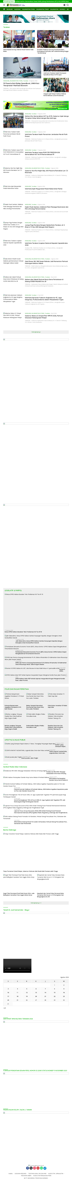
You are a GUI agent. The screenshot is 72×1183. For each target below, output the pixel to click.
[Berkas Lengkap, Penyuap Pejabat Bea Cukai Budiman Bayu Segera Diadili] (14, 718)
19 (26, 996)
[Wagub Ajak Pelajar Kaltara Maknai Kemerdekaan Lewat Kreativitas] (56, 85)
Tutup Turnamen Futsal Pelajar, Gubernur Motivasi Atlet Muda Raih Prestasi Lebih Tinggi (30, 871)
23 (64, 996)
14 (45, 992)
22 (54, 996)
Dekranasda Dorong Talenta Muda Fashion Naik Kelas (18, 50)
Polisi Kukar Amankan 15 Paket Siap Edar (57, 706)
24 (8, 1000)
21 (45, 996)
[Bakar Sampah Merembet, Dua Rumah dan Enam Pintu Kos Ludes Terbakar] (36, 698)
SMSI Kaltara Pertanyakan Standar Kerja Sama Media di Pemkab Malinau (58, 779)
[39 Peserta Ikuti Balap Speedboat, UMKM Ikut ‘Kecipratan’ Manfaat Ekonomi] (22, 67)
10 (8, 992)
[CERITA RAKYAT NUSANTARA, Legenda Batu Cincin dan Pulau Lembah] (27, 750)
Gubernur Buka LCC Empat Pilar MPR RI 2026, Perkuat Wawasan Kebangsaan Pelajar (44, 317)
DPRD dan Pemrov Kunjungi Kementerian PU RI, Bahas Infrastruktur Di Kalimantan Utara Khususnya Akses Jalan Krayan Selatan (41, 663)
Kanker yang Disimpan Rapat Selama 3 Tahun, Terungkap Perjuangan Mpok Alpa (60, 745)
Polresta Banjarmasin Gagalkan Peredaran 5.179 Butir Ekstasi (13, 707)
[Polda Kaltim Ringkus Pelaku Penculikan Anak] (36, 718)
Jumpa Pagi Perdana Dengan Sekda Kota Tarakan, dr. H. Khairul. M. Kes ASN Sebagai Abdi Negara (45, 226)
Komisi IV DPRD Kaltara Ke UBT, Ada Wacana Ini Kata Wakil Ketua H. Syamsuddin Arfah (63, 670)
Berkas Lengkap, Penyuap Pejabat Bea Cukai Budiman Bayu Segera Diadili (13, 727)
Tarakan (25, 81)
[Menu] (4, 5)
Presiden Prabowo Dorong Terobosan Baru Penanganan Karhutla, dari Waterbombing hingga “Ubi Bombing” (52, 51)
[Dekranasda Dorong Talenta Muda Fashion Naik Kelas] (19, 39)
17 (8, 996)
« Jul (4, 1008)
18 (17, 996)
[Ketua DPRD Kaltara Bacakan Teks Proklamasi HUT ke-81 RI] (36, 610)
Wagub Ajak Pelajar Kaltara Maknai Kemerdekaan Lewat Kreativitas (55, 94)
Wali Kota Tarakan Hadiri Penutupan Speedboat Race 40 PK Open (55, 74)
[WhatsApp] (41, 1168)
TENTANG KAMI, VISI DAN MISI (37, 1173)
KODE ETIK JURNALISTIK (55, 1173)
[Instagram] (34, 1168)
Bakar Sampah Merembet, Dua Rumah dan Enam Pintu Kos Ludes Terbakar (35, 707)
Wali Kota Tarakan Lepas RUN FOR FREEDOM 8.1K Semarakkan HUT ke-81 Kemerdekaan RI (42, 153)
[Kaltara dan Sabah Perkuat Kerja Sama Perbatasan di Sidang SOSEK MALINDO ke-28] (13, 283)
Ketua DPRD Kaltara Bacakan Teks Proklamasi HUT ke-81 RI (23, 632)
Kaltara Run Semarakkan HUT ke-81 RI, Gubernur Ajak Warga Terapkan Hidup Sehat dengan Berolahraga (47, 117)
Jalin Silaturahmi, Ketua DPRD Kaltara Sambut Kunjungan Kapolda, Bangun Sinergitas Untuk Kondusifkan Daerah (38, 642)
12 (26, 992)
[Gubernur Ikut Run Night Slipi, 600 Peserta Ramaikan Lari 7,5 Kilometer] (13, 174)
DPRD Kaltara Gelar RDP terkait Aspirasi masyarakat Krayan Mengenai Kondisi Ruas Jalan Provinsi (40, 679)
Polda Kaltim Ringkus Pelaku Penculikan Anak (35, 726)
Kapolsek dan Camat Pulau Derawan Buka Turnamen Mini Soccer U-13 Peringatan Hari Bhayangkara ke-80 (50, 895)
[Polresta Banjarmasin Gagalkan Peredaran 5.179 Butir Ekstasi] (14, 698)
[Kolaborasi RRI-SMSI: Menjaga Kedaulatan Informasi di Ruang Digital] (24, 771)
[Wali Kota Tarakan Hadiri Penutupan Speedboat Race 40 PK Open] (56, 64)
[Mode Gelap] (64, 5)
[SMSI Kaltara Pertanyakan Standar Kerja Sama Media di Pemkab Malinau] (26, 777)
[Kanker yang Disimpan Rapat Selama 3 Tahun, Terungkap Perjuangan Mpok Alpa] (30, 744)
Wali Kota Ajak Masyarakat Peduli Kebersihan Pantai (43, 189)
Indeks (11, 1173)
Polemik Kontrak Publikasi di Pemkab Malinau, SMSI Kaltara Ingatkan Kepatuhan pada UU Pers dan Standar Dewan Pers (41, 790)
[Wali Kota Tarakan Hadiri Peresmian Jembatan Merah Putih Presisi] (13, 138)
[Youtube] (37, 1168)
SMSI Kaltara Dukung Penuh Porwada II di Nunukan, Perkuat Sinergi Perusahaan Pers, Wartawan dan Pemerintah (40, 822)
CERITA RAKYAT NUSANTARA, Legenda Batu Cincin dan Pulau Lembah (58, 752)
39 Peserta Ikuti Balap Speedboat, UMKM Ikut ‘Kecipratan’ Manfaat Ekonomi (21, 84)
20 (36, 996)
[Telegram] (44, 1168)
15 (54, 992)
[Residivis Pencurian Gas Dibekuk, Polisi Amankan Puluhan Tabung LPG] (57, 718)
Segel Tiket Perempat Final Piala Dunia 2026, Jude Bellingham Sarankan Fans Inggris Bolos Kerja (18, 894)
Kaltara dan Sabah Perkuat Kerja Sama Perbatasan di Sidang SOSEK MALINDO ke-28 (44, 280)
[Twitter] (31, 1168)
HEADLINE (6, 81)
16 (64, 992)
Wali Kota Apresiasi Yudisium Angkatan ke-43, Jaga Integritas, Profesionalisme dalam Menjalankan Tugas (44, 299)
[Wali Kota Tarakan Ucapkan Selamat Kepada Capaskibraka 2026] (13, 247)
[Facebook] (27, 1168)
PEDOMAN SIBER (26, 1175)
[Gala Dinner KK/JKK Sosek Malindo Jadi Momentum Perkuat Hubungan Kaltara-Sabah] (13, 265)
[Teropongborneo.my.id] (16, 5)
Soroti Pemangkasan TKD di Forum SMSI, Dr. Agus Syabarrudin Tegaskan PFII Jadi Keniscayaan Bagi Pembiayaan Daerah (39, 801)
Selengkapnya (36, 332)
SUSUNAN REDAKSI (20, 1173)
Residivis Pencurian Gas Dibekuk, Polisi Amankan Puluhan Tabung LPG (55, 727)
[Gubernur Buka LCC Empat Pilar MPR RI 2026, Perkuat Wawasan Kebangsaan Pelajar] (13, 320)
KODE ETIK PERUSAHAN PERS (42, 1175)
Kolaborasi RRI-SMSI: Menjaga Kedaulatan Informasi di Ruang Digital (56, 772)
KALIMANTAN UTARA (16, 81)
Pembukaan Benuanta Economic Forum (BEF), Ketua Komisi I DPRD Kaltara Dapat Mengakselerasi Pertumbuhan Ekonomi (40, 652)
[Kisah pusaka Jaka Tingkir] (13, 757)
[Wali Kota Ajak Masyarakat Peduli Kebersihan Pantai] (13, 193)
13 (36, 992)
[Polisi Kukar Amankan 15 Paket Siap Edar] (57, 698)
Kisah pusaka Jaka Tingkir (29, 758)
